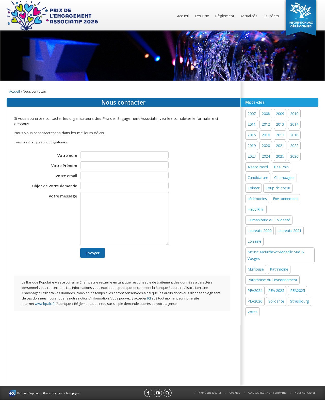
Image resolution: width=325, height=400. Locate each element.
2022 (294, 145)
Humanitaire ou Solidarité (269, 220)
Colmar (253, 188)
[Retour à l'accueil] (53, 15)
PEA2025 (297, 290)
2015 (252, 134)
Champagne (284, 177)
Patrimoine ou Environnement (272, 279)
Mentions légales (210, 392)
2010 (294, 113)
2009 (280, 113)
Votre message (63, 195)
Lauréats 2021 (289, 230)
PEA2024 (255, 290)
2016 (266, 134)
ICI (149, 298)
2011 (252, 124)
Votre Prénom (64, 165)
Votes (252, 311)
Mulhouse (256, 269)
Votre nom (67, 155)
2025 (280, 156)
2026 (294, 156)
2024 (266, 156)
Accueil (183, 15)
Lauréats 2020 (259, 230)
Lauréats (271, 15)
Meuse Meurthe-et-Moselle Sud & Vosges (276, 255)
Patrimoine (279, 269)
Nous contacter (305, 392)
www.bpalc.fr (45, 303)
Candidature (258, 177)
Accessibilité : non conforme (267, 392)
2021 (280, 145)
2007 (252, 113)
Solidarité (276, 301)
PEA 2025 (276, 290)
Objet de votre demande (54, 185)
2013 (280, 124)
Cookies (234, 392)
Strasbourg (299, 301)
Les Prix (202, 15)
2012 (266, 124)
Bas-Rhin (281, 166)
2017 (280, 134)
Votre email (66, 175)
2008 (266, 113)
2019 (252, 145)
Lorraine (254, 241)
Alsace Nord (258, 166)
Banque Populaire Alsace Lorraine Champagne (48, 393)
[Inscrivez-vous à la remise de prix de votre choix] (300, 19)
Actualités (248, 15)
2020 (266, 145)
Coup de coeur (278, 188)
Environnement (285, 198)
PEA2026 (255, 301)
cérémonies (257, 198)
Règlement (224, 15)
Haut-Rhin (256, 209)
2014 (294, 124)
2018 (294, 134)
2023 (252, 156)
